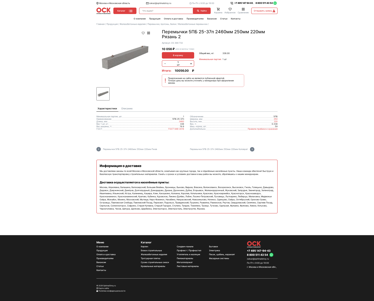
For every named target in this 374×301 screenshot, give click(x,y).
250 (276, 119)
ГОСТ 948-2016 (176, 129)
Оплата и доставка (106, 254)
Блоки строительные (151, 250)
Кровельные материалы (153, 266)
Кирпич (144, 246)
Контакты (101, 270)
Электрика (214, 250)
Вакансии (101, 262)
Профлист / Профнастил (189, 250)
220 (276, 121)
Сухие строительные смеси (155, 262)
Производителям (105, 258)
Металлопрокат (185, 262)
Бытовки (213, 246)
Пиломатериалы (185, 258)
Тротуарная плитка (150, 258)
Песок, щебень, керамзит (222, 254)
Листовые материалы (188, 266)
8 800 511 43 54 (264, 3)
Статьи (100, 266)
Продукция (102, 250)
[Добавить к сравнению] (148, 33)
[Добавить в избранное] (143, 33)
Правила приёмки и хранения (263, 129)
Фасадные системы (219, 258)
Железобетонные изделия (154, 254)
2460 (181, 121)
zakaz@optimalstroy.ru (160, 3)
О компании (102, 246)
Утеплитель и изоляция (188, 254)
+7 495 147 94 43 (243, 3)
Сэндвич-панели (185, 246)
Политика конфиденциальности (111, 291)
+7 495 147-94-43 (259, 251)
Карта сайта (104, 288)
